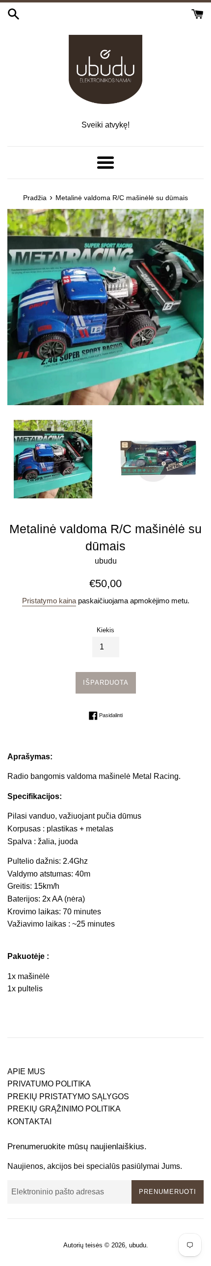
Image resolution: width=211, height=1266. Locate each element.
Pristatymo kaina (49, 600)
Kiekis (105, 630)
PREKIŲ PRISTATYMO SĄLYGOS (68, 1096)
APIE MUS (26, 1071)
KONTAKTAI (29, 1121)
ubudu (137, 1245)
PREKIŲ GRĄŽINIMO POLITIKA (64, 1109)
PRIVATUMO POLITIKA (49, 1084)
